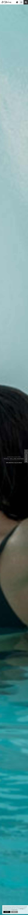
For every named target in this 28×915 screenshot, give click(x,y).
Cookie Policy (14, 909)
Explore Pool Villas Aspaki (14, 462)
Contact (17, 2)
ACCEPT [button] (7, 911)
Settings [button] (21, 908)
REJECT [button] (14, 911)
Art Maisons (6, 2)
